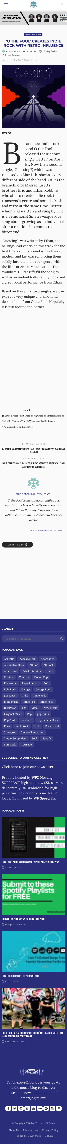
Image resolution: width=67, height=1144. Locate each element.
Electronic (10, 683)
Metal (34, 707)
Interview (10, 707)
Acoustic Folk (28, 658)
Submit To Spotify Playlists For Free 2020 (23, 919)
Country (24, 677)
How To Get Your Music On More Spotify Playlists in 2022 (31, 862)
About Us (14, 1130)
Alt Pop (34, 665)
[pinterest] (21, 1108)
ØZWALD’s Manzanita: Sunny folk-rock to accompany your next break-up (33, 450)
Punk (7, 726)
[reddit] (46, 1108)
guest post (10, 695)
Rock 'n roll (52, 726)
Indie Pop (29, 701)
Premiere (26, 720)
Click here (10, 767)
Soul (34, 738)
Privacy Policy (50, 1130)
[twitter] (14, 1108)
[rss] (52, 1108)
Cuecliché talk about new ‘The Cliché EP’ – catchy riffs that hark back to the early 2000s (32, 1034)
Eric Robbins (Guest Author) (21, 51)
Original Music (13, 714)
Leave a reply (15, 544)
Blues (50, 671)
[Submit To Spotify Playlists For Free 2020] (33, 894)
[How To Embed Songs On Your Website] (33, 951)
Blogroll (21, 1135)
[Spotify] (59, 1108)
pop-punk (43, 714)
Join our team (31, 1130)
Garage (25, 689)
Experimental (30, 683)
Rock (37, 726)
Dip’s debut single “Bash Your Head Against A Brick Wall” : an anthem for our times (33, 464)
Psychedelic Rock (48, 720)
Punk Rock (22, 726)
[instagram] (27, 1108)
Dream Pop (41, 677)
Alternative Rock (14, 665)
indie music (11, 701)
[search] (62, 5)
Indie (25, 695)
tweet (25, 410)
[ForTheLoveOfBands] (31, 1071)
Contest (9, 677)
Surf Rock (10, 744)
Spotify (46, 738)
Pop (29, 714)
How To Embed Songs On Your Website (20, 976)
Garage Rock (43, 689)
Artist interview (32, 671)
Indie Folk (40, 695)
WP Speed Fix (44, 798)
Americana (10, 671)
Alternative (47, 658)
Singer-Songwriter (32, 732)
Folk (46, 683)
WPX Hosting (42, 777)
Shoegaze (10, 732)
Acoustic (9, 658)
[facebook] (8, 1108)
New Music (50, 707)
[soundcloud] (40, 1108)
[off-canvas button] (6, 5)
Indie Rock (46, 701)
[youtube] (33, 1108)
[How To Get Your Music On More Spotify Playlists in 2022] (33, 837)
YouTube (26, 744)
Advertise (35, 1135)
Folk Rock (10, 689)
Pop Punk (9, 720)
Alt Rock (49, 665)
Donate (49, 1135)
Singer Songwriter (15, 738)
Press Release (33, 34)
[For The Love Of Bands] (33, 4)
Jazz (23, 707)
